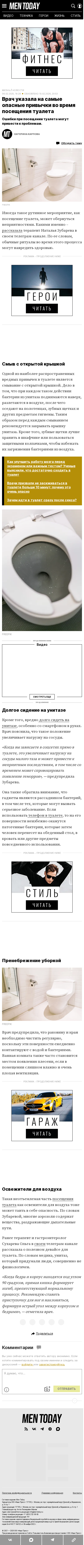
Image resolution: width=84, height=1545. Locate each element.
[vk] (34, 1429)
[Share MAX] (31, 1540)
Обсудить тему (71, 143)
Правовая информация (52, 1493)
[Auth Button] (79, 6)
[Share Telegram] (52, 1540)
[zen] (50, 1429)
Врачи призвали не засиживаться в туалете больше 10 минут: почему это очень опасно (39, 487)
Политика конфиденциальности (17, 1493)
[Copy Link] (73, 1540)
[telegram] (42, 1429)
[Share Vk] (10, 1540)
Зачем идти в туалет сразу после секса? (42, 500)
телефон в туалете (45, 815)
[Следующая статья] (42, 1400)
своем (39, 1244)
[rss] (26, 1429)
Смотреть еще (42, 696)
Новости (18, 90)
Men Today (24, 6)
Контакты (77, 1493)
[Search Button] (73, 6)
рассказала (12, 230)
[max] (58, 1429)
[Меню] (4, 6)
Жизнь (6, 90)
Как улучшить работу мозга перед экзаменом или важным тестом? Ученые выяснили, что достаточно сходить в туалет (41, 468)
